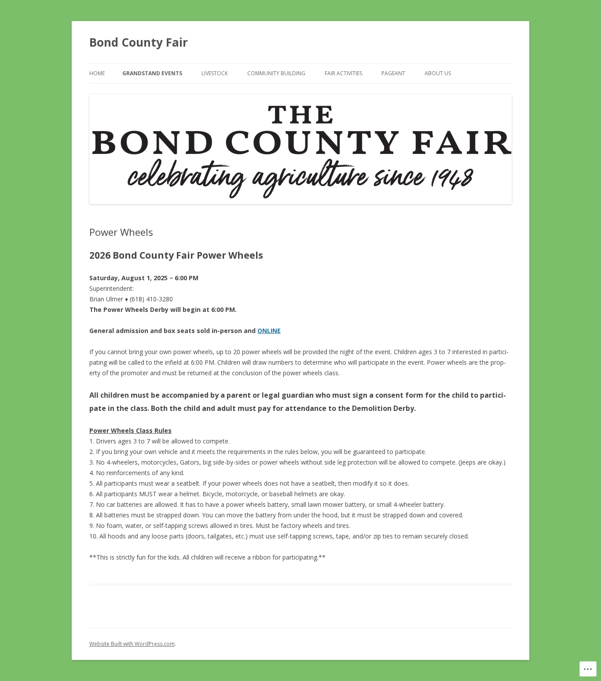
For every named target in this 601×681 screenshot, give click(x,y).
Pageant (393, 73)
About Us (438, 73)
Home (97, 73)
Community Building (276, 73)
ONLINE (269, 330)
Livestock (215, 73)
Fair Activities (343, 73)
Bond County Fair (138, 42)
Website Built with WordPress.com (132, 644)
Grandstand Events (152, 73)
